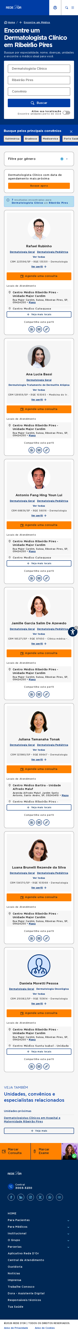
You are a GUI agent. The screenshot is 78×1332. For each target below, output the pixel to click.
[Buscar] (67, 7)
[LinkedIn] (21, 1197)
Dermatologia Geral (22, 252)
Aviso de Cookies (45, 1328)
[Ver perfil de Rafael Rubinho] (39, 228)
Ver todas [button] (39, 257)
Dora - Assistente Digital (26, 1293)
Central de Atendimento (26, 1260)
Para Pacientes (19, 1220)
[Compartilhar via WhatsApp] (32, 329)
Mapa (32, 302)
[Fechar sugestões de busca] (71, 131)
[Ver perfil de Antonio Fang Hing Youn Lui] (39, 477)
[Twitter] (40, 1197)
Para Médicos (17, 1227)
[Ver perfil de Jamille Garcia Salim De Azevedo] (39, 605)
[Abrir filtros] (67, 159)
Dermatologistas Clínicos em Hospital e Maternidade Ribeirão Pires (32, 1120)
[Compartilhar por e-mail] (39, 329)
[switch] (44, 112)
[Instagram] (30, 1197)
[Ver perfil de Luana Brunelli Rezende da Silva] (39, 849)
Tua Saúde (15, 1307)
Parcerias (14, 1247)
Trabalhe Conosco (21, 1287)
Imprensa (14, 1280)
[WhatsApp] (50, 1197)
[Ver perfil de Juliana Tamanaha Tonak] (39, 721)
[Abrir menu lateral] (73, 7)
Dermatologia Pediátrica (52, 252)
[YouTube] (59, 1197)
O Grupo (14, 1240)
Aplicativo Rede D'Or (23, 1253)
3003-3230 (23, 1188)
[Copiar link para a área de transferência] (46, 329)
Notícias (14, 1273)
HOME (12, 1213)
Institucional (17, 1233)
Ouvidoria (15, 1267)
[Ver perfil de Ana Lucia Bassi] (39, 356)
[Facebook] (11, 1197)
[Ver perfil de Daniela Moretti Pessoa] (39, 965)
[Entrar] (55, 7)
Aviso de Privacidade (16, 1328)
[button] (39, 103)
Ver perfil (37, 267)
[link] (10, 139)
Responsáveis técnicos (24, 1300)
